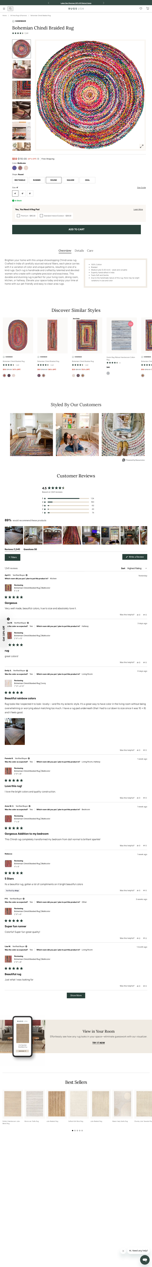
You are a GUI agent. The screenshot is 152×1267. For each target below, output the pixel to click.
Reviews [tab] (12, 550)
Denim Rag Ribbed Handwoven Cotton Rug (121, 358)
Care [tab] (90, 250)
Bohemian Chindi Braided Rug (41, 15)
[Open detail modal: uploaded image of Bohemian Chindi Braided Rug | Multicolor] (31, 434)
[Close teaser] (8, 619)
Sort (123, 568)
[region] (76, 535)
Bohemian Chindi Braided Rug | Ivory (30, 684)
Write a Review (137, 557)
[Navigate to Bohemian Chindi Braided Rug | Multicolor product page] (18, 335)
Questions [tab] (30, 550)
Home (5, 15)
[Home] (76, 8)
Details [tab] (79, 250)
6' (23, 193)
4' (15, 193)
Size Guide (141, 187)
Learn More (138, 209)
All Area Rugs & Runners (18, 15)
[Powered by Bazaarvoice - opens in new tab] (133, 460)
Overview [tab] (65, 250)
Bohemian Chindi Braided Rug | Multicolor (32, 589)
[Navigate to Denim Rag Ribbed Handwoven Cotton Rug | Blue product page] (122, 335)
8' (30, 193)
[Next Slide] (144, 535)
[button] (20, 33)
